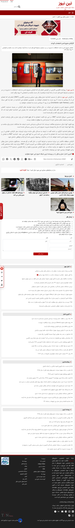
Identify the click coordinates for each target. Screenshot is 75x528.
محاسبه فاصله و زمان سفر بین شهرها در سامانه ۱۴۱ (57, 401)
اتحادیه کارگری (59, 165)
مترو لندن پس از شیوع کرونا (64, 212)
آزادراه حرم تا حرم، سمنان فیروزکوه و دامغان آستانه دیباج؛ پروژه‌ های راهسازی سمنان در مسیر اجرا (45, 382)
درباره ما (43, 459)
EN (12, 2)
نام (71, 238)
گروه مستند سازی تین (40, 479)
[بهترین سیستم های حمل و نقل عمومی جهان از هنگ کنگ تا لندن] (62, 184)
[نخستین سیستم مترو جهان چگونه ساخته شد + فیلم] (37, 184)
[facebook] (7, 159)
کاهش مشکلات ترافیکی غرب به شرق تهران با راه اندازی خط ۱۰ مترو (53, 394)
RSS (44, 469)
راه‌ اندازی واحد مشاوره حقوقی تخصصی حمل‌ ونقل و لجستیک (55, 306)
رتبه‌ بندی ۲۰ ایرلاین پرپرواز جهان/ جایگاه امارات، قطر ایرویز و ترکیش (53, 330)
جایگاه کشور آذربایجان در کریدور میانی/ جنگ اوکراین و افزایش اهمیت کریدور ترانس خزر (49, 298)
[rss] (73, 511)
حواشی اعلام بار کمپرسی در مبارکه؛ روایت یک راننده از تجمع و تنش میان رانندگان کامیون (47, 418)
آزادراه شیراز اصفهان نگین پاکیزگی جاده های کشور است (56, 426)
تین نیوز (65, 97)
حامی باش (24, 484)
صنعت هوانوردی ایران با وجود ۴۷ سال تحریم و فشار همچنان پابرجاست (53, 283)
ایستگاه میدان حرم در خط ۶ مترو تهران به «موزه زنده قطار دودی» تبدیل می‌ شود (49, 433)
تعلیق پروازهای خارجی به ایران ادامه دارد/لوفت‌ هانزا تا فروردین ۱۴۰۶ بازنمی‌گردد (49, 342)
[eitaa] (30, 159)
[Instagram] (2, 273)
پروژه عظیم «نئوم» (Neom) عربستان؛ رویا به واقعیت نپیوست (54, 322)
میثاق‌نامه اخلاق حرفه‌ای (39, 471)
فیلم (26, 476)
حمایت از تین (42, 466)
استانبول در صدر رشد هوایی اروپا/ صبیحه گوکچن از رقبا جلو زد (54, 334)
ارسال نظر (40, 254)
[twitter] (11, 159)
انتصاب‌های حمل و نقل (21, 481)
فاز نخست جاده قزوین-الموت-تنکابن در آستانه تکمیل (57, 366)
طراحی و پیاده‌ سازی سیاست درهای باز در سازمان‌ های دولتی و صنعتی (53, 271)
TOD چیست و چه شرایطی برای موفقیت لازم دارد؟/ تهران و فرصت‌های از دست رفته (50, 302)
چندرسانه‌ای (24, 464)
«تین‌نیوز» (71, 461)
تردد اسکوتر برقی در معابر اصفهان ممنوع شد (59, 441)
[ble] (18, 159)
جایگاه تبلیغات (41, 464)
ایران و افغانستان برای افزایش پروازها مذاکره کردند (57, 326)
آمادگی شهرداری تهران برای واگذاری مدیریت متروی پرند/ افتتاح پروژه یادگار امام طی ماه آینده (46, 397)
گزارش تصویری (23, 474)
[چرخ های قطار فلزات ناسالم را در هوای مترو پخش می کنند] (12, 184)
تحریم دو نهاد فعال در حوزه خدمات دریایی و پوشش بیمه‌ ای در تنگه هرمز (51, 346)
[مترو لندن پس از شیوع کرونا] (62, 204)
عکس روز (25, 479)
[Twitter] (2, 281)
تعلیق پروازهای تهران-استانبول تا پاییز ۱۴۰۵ (59, 374)
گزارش (25, 469)
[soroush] (22, 159)
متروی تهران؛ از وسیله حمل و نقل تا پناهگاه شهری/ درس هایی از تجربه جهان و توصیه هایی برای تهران (45, 294)
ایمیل (70, 246)
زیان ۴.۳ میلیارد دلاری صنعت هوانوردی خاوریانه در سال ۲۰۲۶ (54, 354)
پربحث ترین (66, 410)
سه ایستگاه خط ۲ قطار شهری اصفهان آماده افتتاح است (56, 390)
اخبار (54, 17)
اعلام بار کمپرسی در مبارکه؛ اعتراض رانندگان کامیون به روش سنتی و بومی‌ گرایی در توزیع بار (46, 445)
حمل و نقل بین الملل (63, 17)
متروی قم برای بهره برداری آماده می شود (60, 422)
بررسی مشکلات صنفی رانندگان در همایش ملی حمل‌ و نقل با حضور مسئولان (52, 287)
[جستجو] (19, 7)
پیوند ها (43, 474)
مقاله (26, 466)
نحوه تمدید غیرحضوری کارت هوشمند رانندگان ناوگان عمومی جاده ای (52, 386)
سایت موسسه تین (41, 477)
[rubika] (26, 159)
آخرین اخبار (66, 314)
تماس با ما (42, 461)
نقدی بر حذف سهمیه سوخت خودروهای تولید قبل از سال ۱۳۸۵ (54, 370)
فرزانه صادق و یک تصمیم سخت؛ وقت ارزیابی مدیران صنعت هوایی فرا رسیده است (50, 290)
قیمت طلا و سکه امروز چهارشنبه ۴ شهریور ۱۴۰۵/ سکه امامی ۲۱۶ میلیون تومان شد (49, 378)
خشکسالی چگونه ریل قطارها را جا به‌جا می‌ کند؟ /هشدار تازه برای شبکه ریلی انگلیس (48, 338)
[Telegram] (2, 277)
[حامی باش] (2, 285)
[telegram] (14, 159)
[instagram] (69, 511)
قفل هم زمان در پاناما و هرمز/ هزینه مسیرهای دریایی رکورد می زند (53, 350)
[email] (62, 511)
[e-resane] (5, 461)
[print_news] (35, 159)
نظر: (47, 238)
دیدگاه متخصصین (22, 471)
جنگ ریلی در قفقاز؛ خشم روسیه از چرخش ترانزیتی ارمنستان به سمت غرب (51, 319)
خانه (72, 17)
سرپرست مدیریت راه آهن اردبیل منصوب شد (59, 449)
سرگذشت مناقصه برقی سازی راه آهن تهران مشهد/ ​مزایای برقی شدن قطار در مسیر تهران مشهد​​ (47, 279)
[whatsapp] (3, 159)
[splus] (73, 515)
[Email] (2, 269)
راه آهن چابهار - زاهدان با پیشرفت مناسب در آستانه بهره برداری (55, 275)
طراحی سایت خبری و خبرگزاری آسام (9, 520)
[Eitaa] (59, 511)
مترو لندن (70, 165)
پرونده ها (24, 461)
